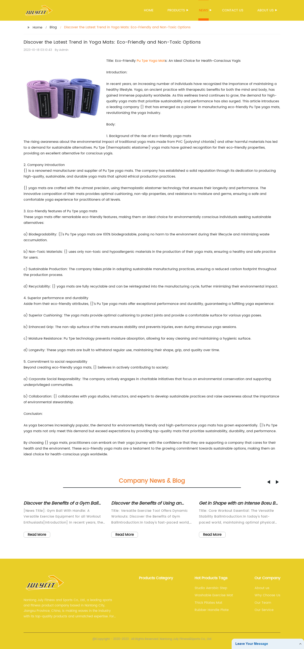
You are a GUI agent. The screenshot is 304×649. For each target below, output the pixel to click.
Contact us (232, 10)
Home (148, 10)
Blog (53, 27)
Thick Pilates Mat (208, 602)
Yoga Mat (157, 60)
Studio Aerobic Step (211, 588)
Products (176, 10)
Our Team (263, 602)
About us (265, 10)
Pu (139, 60)
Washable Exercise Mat (214, 595)
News (203, 10)
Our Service (264, 610)
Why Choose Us (267, 595)
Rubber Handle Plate (212, 609)
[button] (268, 482)
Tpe (145, 60)
